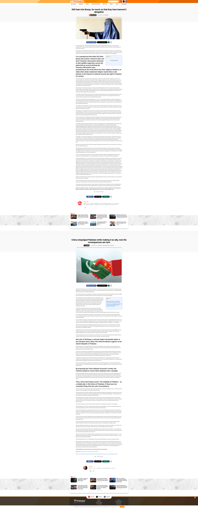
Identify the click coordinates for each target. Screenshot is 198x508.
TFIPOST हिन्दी (95, 1)
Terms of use (118, 502)
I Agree (122, 506)
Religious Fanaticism (99, 191)
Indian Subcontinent (106, 245)
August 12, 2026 (119, 225)
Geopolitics (100, 245)
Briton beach (99, 99)
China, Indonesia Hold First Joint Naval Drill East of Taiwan (102, 223)
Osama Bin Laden (100, 456)
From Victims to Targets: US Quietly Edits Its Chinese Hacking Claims (83, 479)
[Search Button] (118, 1)
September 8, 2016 (94, 245)
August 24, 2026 (119, 218)
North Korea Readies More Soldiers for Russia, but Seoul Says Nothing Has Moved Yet (121, 216)
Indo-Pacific (112, 245)
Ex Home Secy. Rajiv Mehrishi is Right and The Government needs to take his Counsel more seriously (114, 305)
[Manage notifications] (195, 497)
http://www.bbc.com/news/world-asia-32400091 (89, 451)
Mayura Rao (86, 201)
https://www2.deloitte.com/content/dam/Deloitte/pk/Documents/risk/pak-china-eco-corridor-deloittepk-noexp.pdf (96, 454)
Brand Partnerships (118, 501)
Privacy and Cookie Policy (115, 506)
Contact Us (99, 501)
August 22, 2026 (80, 225)
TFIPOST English (89, 1)
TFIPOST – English (99, 502)
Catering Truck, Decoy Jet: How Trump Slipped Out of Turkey (121, 223)
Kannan (87, 245)
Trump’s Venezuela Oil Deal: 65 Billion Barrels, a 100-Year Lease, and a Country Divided (83, 216)
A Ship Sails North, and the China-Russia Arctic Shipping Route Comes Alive (83, 223)
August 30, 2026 (80, 218)
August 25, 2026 (100, 219)
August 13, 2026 (100, 225)
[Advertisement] (99, 233)
